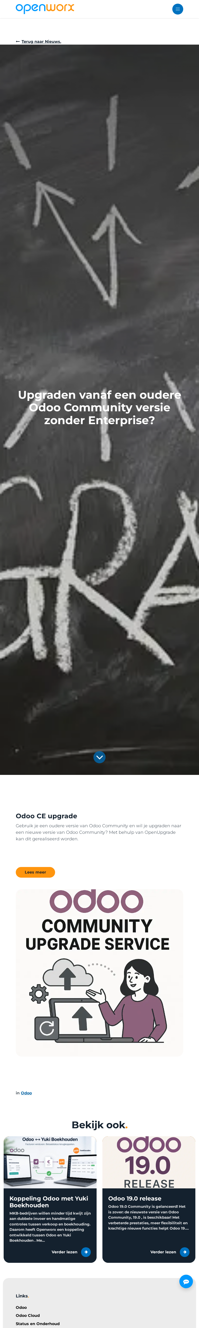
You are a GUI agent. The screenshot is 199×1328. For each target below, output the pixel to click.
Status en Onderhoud (38, 1323)
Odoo (21, 1307)
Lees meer (35, 872)
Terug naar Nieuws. (41, 41)
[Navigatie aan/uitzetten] (177, 9)
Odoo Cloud (28, 1315)
